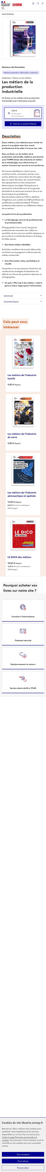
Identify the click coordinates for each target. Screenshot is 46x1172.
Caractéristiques (11, 301)
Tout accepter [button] (23, 1154)
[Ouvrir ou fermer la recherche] (38, 3)
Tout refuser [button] (23, 1161)
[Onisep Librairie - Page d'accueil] (17, 5)
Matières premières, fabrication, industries (21, 72)
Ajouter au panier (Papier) (24, 123)
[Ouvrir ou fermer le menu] (43, 3)
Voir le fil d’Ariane (8, 14)
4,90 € (17, 113)
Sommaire (8, 295)
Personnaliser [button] (23, 1167)
